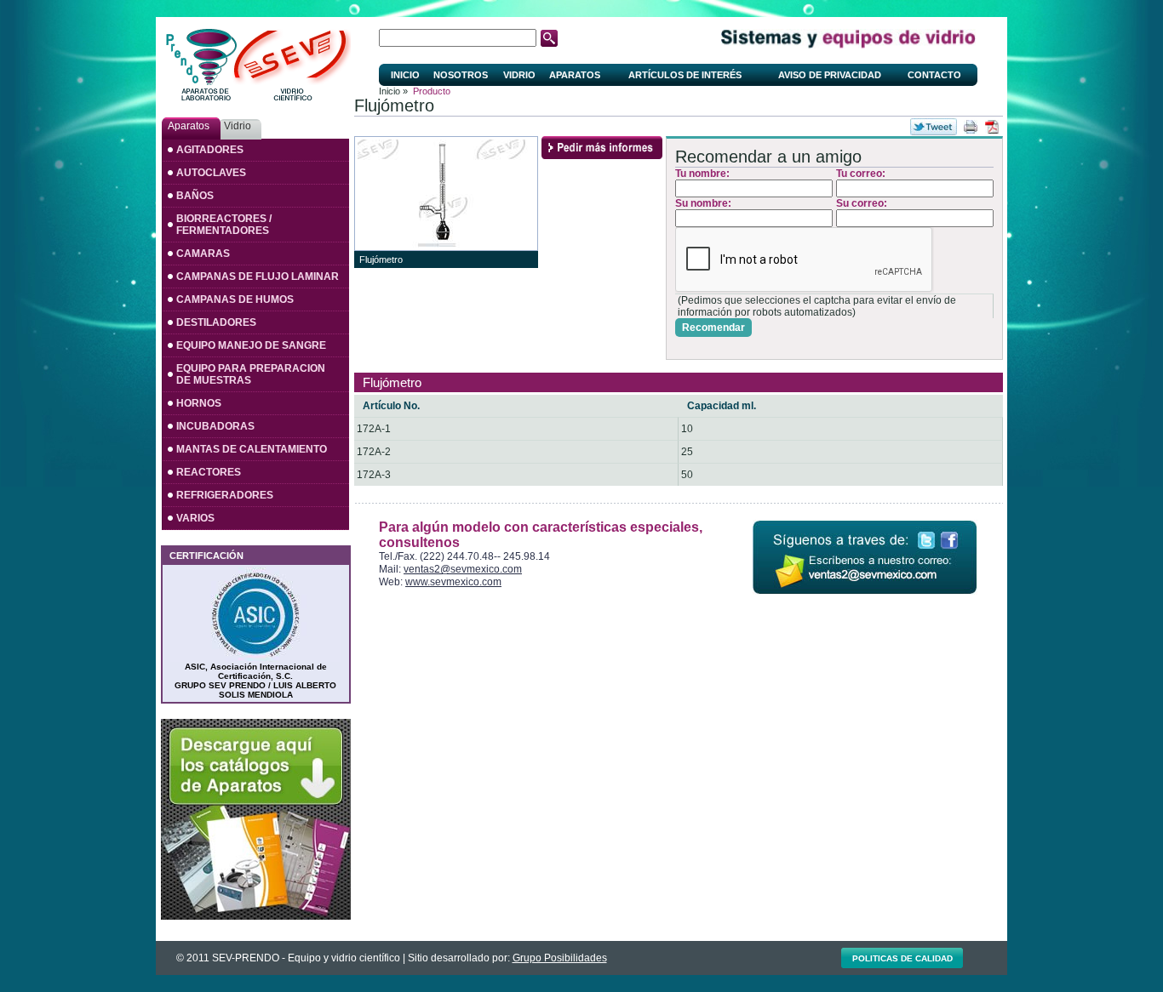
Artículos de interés (685, 75)
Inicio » (393, 91)
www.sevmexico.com (453, 582)
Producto (431, 91)
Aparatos (574, 75)
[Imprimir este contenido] (970, 127)
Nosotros (460, 75)
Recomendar (713, 328)
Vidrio (519, 75)
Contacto (934, 75)
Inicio (405, 75)
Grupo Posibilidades (560, 958)
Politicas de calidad (902, 958)
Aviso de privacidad (829, 75)
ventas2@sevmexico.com (463, 569)
